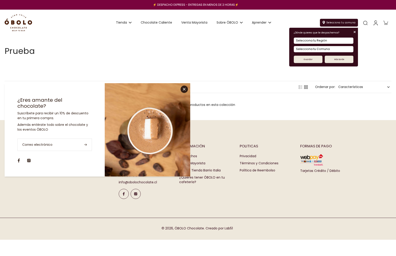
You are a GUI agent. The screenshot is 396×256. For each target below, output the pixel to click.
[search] (365, 22)
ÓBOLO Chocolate (189, 228)
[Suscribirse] (86, 145)
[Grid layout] (306, 87)
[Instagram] (136, 194)
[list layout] (300, 87)
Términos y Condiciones (259, 163)
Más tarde (339, 59)
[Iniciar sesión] (375, 22)
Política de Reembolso (257, 170)
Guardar (308, 59)
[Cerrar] (184, 89)
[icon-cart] (385, 22)
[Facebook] (124, 194)
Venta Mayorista (192, 163)
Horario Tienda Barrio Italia (200, 170)
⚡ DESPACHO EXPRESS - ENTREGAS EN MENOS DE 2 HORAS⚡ (196, 5)
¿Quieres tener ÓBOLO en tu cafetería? (202, 179)
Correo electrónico (37, 145)
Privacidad (248, 156)
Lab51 (229, 228)
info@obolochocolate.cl (138, 182)
